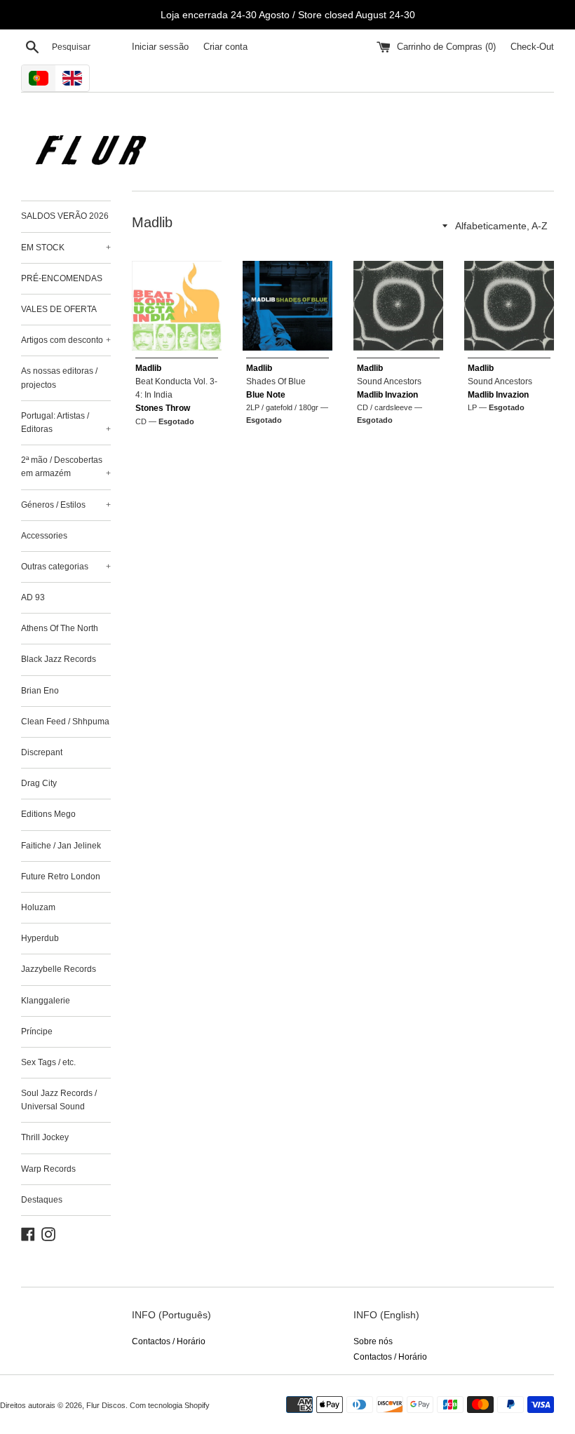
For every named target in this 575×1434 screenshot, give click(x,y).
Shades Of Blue (276, 381)
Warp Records (48, 1169)
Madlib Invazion (387, 395)
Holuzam (38, 907)
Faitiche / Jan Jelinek (61, 846)
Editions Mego (48, 814)
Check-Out (532, 47)
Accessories (44, 536)
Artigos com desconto (66, 340)
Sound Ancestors (389, 381)
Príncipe (37, 1031)
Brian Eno (40, 691)
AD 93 (33, 597)
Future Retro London (60, 876)
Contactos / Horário (168, 1341)
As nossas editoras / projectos (59, 377)
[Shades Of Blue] (287, 306)
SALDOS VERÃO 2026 (65, 216)
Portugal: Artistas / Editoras (66, 422)
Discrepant (41, 752)
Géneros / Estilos (66, 505)
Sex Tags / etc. (48, 1062)
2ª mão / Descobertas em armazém (66, 466)
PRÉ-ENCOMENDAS (61, 278)
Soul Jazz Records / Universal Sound (59, 1099)
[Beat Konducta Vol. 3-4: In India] (177, 306)
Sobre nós (373, 1341)
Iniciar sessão (160, 47)
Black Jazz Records (58, 659)
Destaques (41, 1200)
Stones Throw (162, 408)
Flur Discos (106, 1405)
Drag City (39, 783)
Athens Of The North (59, 628)
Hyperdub (40, 938)
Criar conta (225, 47)
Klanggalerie (45, 1001)
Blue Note (265, 395)
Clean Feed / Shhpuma (65, 721)
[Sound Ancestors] (398, 306)
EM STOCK (66, 247)
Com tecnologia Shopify (170, 1405)
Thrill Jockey (45, 1137)
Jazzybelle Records (58, 969)
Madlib (148, 368)
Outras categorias (66, 566)
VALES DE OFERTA (59, 309)
